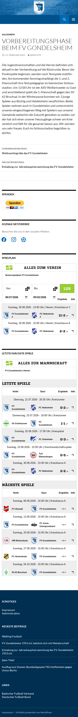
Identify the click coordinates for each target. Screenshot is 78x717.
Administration (11, 613)
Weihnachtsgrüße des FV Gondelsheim (25, 151)
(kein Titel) (8, 660)
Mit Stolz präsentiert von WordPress (34, 712)
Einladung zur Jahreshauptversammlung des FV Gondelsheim (38, 164)
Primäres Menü (73, 19)
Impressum (8, 610)
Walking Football (12, 636)
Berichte (35, 55)
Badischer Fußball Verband (18, 693)
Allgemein (8, 34)
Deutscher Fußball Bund (16, 697)
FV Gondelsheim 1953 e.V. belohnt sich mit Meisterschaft (35, 643)
